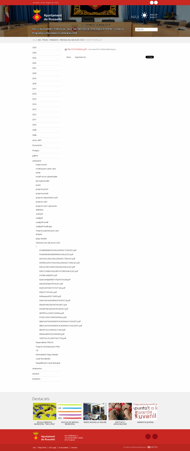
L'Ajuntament (45, 28)
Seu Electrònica (81, 28)
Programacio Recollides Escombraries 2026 (54, 32)
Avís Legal (52, 447)
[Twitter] (156, 2)
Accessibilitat (63, 447)
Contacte (74, 447)
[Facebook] (152, 2)
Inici (34, 28)
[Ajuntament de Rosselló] (47, 15)
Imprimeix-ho (80, 57)
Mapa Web (42, 447)
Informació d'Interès (101, 28)
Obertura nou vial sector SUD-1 (72, 40)
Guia (69, 28)
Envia (69, 57)
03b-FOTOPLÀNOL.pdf (77, 49)
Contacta (119, 28)
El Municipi (59, 28)
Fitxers (45, 40)
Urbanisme (53, 40)
